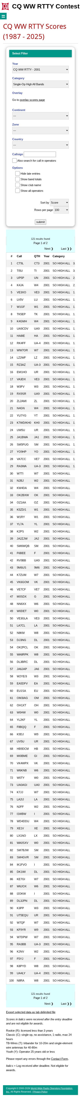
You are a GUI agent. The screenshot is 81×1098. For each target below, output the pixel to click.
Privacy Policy (40, 1091)
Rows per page (43, 209)
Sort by (44, 202)
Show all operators (32, 190)
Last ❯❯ (66, 248)
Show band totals (31, 179)
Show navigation (3, 16)
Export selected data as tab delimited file (30, 1012)
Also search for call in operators (36, 160)
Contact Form (59, 1058)
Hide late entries (30, 173)
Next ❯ (49, 248)
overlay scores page (32, 99)
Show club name (31, 185)
